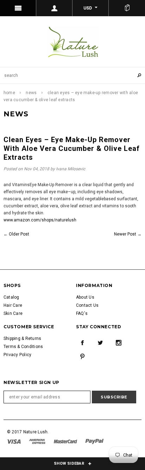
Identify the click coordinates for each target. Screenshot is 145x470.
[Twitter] (100, 342)
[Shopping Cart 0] (127, 8)
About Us (85, 297)
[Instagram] (118, 342)
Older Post (19, 234)
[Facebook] (82, 342)
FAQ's (82, 313)
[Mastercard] (66, 441)
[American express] (37, 441)
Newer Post (125, 234)
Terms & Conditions (23, 346)
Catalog (11, 297)
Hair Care (13, 305)
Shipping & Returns (22, 338)
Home (9, 92)
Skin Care (13, 313)
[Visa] (14, 441)
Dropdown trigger (54, 8)
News (31, 92)
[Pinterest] (82, 356)
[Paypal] (94, 441)
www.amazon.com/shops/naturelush (40, 220)
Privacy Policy (17, 354)
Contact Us (87, 305)
